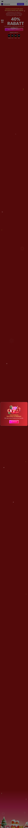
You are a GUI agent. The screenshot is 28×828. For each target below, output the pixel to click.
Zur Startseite (14, 421)
